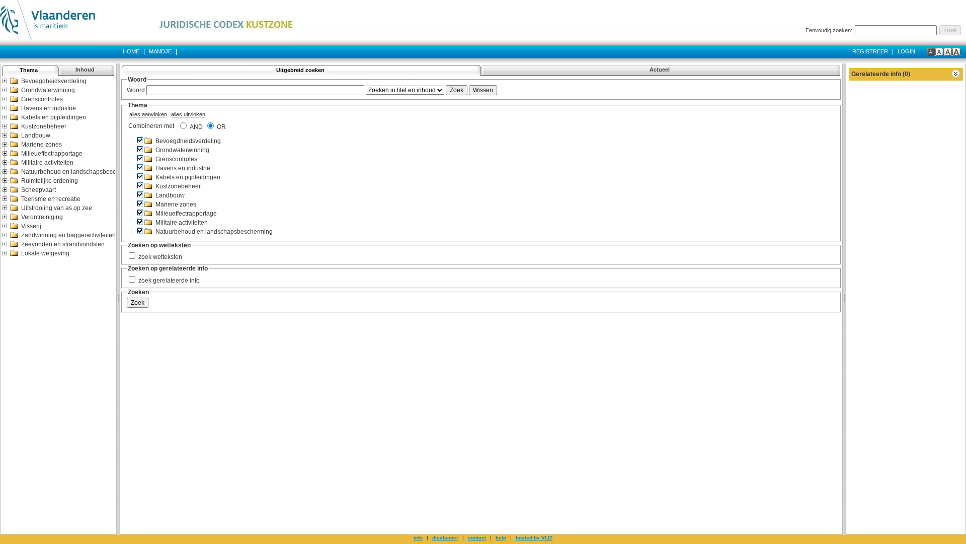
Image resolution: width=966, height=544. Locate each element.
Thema (29, 70)
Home (131, 51)
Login (906, 51)
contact (477, 537)
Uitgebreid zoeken (300, 70)
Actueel (660, 69)
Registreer (870, 51)
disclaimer (445, 537)
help (501, 537)
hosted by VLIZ (534, 537)
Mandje (161, 51)
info (418, 537)
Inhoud (85, 69)
